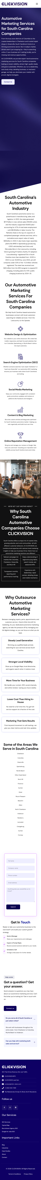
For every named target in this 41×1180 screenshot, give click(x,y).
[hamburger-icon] (37, 4)
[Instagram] (10, 1107)
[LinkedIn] (15, 1107)
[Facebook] (4, 1107)
